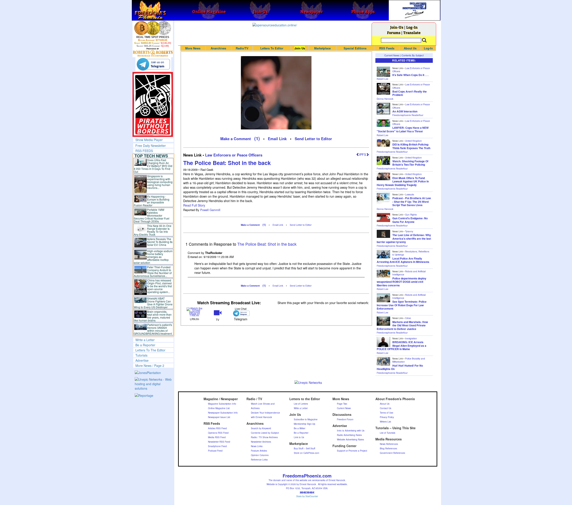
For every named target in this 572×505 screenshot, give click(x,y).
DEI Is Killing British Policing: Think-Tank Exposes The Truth (411, 146)
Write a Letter (145, 340)
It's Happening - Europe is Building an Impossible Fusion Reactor (152, 200)
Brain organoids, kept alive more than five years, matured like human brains (153, 316)
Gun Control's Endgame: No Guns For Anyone (410, 220)
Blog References (388, 448)
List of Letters (301, 403)
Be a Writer (299, 428)
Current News (392, 55)
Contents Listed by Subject (265, 432)
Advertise (142, 360)
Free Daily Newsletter (150, 145)
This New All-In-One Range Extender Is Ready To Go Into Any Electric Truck (153, 230)
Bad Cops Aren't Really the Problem (409, 93)
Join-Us (396, 27)
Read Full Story (194, 205)
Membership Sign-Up (304, 423)
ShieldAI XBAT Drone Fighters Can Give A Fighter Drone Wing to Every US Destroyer (153, 302)
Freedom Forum (345, 419)
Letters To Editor (271, 48)
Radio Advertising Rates (349, 435)
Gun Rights (411, 214)
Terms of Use (386, 412)
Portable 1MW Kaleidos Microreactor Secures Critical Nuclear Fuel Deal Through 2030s (151, 215)
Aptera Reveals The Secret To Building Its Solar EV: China (159, 242)
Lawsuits (409, 194)
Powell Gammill (210, 210)
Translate (412, 32)
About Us (410, 48)
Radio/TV (242, 48)
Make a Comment (235, 138)
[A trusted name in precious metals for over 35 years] (152, 52)
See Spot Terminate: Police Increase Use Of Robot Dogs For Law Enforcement (402, 305)
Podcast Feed (215, 450)
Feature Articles (259, 450)
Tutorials (141, 355)
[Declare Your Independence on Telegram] (153, 64)
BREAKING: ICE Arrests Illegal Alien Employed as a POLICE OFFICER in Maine (401, 345)
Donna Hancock (385, 98)
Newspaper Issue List (219, 417)
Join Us (299, 48)
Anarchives (218, 48)
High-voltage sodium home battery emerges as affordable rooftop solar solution (153, 256)
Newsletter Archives (261, 441)
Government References (392, 452)
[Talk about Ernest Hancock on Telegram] (240, 313)
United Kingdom (413, 140)
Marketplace (322, 48)
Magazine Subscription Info (222, 403)
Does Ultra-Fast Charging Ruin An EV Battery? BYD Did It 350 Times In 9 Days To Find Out (153, 165)
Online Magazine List (219, 408)
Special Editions (355, 48)
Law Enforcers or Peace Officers (233, 155)
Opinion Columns (260, 455)
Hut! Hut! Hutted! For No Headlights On (400, 367)
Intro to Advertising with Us (350, 430)
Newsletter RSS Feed (219, 441)
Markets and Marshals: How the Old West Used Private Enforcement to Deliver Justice (402, 325)
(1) (257, 138)
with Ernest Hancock (261, 417)
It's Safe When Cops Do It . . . (410, 75)
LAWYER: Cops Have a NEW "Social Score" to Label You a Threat (403, 129)
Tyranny (409, 231)
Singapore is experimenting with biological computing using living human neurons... (159, 182)
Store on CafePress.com (306, 452)
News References (389, 444)
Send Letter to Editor (313, 138)
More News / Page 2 (149, 365)
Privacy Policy (387, 417)
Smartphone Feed (217, 446)
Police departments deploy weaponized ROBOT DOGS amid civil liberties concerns (401, 281)
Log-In (412, 27)
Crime (408, 318)
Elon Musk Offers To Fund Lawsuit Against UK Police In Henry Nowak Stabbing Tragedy (403, 181)
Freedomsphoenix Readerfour (407, 115)
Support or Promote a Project (352, 450)
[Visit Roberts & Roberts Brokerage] (152, 28)
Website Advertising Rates (350, 439)
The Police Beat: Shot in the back (227, 163)
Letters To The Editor (150, 350)
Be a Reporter (145, 345)
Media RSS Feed (217, 437)
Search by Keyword (261, 428)
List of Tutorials (387, 432)
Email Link (277, 138)
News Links (257, 446)
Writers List (385, 421)
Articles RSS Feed (217, 428)
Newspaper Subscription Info (223, 412)
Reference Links (259, 459)
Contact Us (385, 408)
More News (192, 48)
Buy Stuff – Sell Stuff (304, 448)
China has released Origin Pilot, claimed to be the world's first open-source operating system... (159, 286)
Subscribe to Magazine (306, 419)
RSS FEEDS (144, 150)
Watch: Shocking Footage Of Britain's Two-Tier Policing (410, 163)
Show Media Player (149, 139)
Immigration (411, 338)
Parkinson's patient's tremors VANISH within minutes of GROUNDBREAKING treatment (153, 329)
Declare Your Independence (265, 412)
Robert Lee (382, 78)
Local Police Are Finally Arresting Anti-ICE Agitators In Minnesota (403, 260)
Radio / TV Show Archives (264, 437)
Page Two (342, 403)
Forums (393, 32)
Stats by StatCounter (307, 496)
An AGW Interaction (404, 111)
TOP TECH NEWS (151, 156)
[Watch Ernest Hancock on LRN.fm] (195, 311)
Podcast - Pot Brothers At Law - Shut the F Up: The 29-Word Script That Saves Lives (411, 201)
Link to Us (299, 437)
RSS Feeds (386, 48)
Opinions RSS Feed (218, 432)
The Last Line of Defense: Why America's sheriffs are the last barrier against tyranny (404, 238)
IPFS (362, 154)
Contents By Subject (413, 55)
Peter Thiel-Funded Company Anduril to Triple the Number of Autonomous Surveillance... (153, 271)
